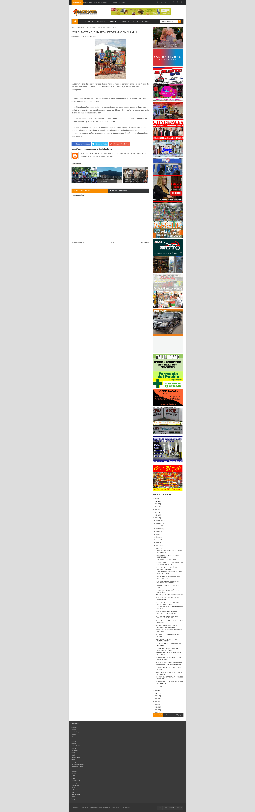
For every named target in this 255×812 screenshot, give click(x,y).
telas (73, 792)
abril (157, 542)
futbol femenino (76, 757)
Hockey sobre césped (78, 762)
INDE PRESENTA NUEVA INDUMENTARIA (168, 665)
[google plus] (181, 2)
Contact (171, 808)
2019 (156, 518)
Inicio (112, 242)
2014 (156, 701)
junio (157, 537)
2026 (156, 498)
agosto (158, 531)
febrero (158, 548)
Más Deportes (85, 807)
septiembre (159, 528)
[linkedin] (177, 2)
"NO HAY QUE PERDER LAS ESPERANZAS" (169, 595)
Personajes (75, 783)
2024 (156, 504)
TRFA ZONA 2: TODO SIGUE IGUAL (166, 560)
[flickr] (170, 2)
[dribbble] (174, 2)
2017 (156, 693)
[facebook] (158, 2)
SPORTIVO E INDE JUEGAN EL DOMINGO (169, 662)
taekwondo (75, 790)
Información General (77, 766)
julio (157, 534)
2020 (156, 515)
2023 (156, 506)
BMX (73, 736)
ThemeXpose (106, 807)
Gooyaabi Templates (124, 807)
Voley (73, 796)
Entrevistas (75, 750)
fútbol (73, 755)
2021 (156, 512)
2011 (156, 710)
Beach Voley (75, 732)
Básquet (74, 729)
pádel (73, 778)
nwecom (74, 773)
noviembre (159, 523)
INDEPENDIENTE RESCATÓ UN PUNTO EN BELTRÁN (99, 2)
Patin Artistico (76, 780)
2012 (156, 707)
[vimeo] (166, 2)
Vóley (73, 799)
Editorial (74, 748)
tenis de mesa (76, 794)
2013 (156, 704)
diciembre (159, 520)
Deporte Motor (76, 746)
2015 (156, 698)
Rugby (73, 787)
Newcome (74, 771)
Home (159, 808)
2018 (156, 690)
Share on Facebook (83, 144)
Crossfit (74, 743)
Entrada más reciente (78, 242)
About (165, 808)
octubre (158, 526)
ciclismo (74, 741)
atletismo (74, 727)
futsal (73, 759)
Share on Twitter (101, 144)
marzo (158, 545)
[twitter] (162, 2)
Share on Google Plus (121, 144)
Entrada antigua (144, 242)
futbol (73, 753)
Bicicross (74, 734)
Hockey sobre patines (78, 764)
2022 (156, 509)
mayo (158, 540)
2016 (156, 696)
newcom (74, 769)
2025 (156, 501)
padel (73, 776)
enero (158, 687)
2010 (156, 712)
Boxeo (73, 739)
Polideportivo (91, 36)
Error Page (179, 808)
